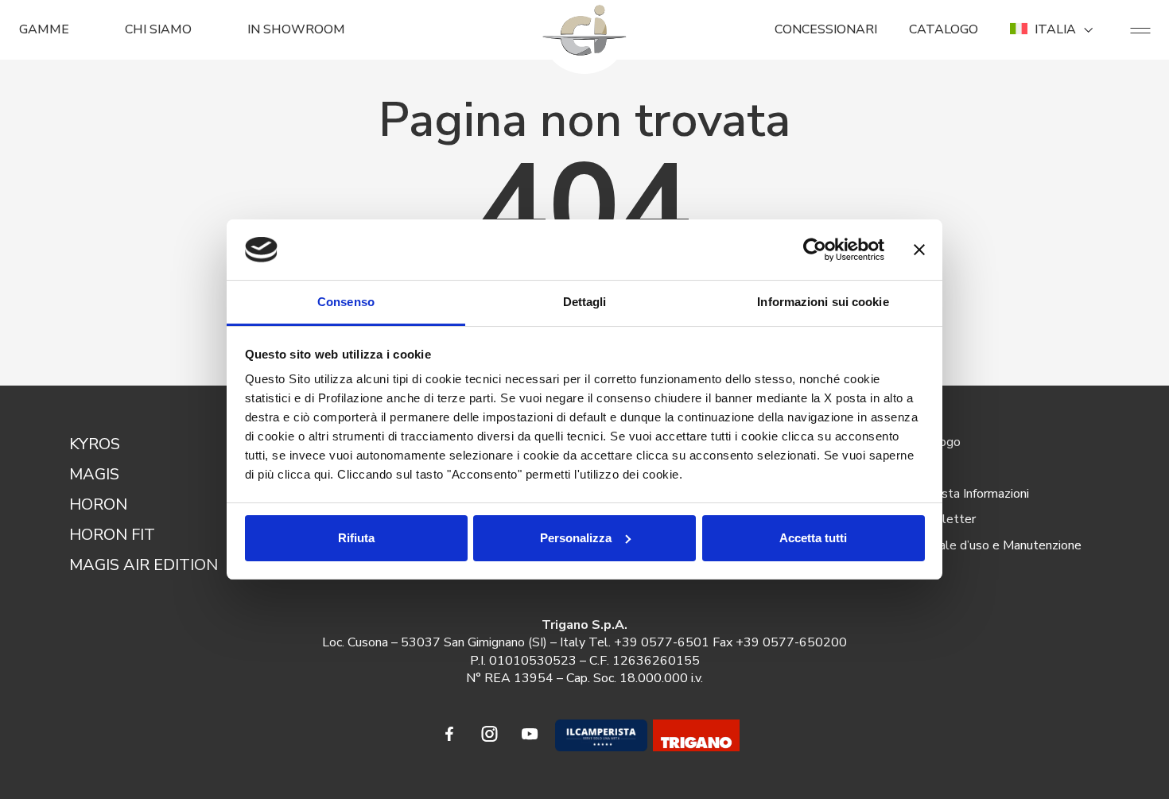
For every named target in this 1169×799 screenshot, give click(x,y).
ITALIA (1055, 29)
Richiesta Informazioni (969, 493)
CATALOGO (943, 29)
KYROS (94, 444)
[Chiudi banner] (919, 249)
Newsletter (942, 519)
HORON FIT (112, 534)
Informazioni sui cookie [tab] (822, 301)
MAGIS (94, 474)
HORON (98, 504)
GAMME (44, 29)
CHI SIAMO (158, 29)
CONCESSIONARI (826, 29)
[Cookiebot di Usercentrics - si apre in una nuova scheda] (814, 250)
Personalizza (576, 538)
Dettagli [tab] (585, 301)
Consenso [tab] (346, 301)
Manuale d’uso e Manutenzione (995, 545)
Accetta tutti (813, 538)
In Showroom (296, 29)
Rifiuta (356, 538)
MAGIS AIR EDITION (143, 565)
